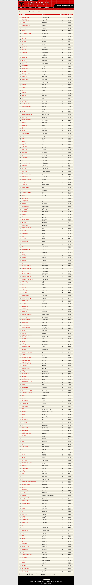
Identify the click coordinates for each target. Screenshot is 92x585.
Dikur (23, 417)
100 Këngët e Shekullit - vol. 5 (27, 276)
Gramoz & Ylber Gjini (45, 206)
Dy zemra (23, 185)
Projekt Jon (24, 58)
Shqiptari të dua (24, 492)
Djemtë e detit (44, 122)
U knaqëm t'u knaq (25, 182)
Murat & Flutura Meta (45, 362)
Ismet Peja (44, 254)
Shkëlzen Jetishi (45, 487)
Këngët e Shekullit (45, 265)
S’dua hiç (23, 130)
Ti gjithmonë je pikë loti (26, 39)
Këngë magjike (24, 263)
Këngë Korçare (24, 343)
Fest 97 (23, 449)
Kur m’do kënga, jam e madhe (27, 55)
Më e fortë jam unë (25, 190)
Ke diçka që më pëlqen (26, 133)
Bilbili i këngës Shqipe (25, 373)
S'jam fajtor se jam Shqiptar (26, 119)
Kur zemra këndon (25, 427)
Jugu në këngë (24, 255)
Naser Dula (44, 366)
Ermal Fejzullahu (45, 155)
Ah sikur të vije (24, 505)
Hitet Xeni (23, 487)
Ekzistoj (23, 508)
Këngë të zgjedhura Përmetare (27, 554)
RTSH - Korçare (45, 444)
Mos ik (23, 36)
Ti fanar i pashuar (25, 501)
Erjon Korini (44, 154)
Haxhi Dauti (44, 220)
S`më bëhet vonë (25, 100)
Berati (43, 93)
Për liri (23, 482)
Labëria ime (24, 49)
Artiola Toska (44, 76)
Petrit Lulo (43, 400)
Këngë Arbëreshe (25, 306)
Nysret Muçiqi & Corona (46, 382)
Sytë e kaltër (24, 216)
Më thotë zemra (24, 135)
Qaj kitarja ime (24, 28)
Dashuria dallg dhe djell (26, 503)
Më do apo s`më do (25, 46)
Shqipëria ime (24, 498)
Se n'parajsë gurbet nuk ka (26, 357)
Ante (22, 438)
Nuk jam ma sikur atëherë (26, 106)
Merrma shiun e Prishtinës (26, 463)
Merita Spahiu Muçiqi (45, 336)
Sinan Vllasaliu (44, 511)
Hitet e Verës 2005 (25, 571)
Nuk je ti (23, 384)
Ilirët (22, 244)
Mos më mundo (24, 389)
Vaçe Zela (43, 536)
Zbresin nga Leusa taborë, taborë (27, 555)
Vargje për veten (24, 57)
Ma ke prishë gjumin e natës (27, 462)
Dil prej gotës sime (25, 419)
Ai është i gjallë (24, 560)
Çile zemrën (24, 85)
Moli (42, 352)
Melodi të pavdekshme (26, 327)
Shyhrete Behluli (45, 500)
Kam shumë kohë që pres (26, 497)
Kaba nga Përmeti (25, 300)
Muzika (43, 581)
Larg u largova (24, 220)
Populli (43, 406)
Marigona (43, 320)
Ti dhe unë (23, 82)
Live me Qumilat (24, 93)
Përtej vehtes (24, 525)
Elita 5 (43, 141)
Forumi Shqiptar (38, 581)
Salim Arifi (43, 466)
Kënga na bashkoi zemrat (26, 362)
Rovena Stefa (44, 439)
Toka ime (23, 541)
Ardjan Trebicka (45, 63)
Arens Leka (44, 66)
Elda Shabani (44, 133)
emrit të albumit (33, 11)
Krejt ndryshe (24, 303)
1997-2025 (44, 583)
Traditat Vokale (24, 171)
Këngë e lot (24, 495)
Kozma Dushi (44, 290)
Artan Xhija (44, 73)
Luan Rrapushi (44, 311)
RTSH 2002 (44, 455)
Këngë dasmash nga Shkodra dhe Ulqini (29, 481)
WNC (43, 563)
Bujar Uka (43, 109)
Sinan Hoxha (44, 503)
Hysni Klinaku (44, 225)
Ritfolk (43, 435)
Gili (42, 198)
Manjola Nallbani (45, 319)
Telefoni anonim (24, 117)
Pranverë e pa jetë (25, 428)
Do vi (23, 473)
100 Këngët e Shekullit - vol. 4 (27, 266)
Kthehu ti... (23, 108)
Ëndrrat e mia (24, 27)
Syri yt (23, 370)
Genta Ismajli (44, 190)
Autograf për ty (24, 74)
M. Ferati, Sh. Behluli (45, 314)
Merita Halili (24, 333)
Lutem (23, 511)
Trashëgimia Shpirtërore (46, 530)
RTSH (43, 443)
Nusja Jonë (24, 316)
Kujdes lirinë (24, 239)
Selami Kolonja (44, 471)
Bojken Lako (44, 104)
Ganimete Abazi (45, 181)
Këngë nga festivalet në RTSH (27, 390)
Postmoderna (44, 408)
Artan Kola (44, 71)
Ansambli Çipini (44, 47)
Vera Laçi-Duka (44, 557)
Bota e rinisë (24, 238)
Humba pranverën (25, 176)
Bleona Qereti (44, 100)
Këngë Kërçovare (25, 281)
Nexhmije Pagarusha (45, 373)
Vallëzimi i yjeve (24, 543)
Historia (54, 581)
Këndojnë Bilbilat (24, 409)
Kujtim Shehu (44, 295)
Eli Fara (43, 136)
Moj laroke (23, 30)
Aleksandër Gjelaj (45, 33)
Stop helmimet (24, 557)
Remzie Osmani (45, 425)
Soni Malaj (44, 514)
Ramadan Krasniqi (45, 412)
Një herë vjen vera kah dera (26, 314)
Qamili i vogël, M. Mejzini (46, 409)
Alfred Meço (44, 36)
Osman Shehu (44, 387)
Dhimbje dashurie (25, 120)
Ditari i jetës (24, 260)
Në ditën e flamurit (25, 500)
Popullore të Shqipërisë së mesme (28, 174)
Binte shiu (23, 341)
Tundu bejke (24, 84)
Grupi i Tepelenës (45, 211)
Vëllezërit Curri (44, 554)
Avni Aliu (43, 90)
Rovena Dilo (44, 438)
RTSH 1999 (44, 452)
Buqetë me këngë (25, 290)
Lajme (51, 581)
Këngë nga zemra (25, 112)
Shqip (23, 527)
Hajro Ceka (44, 214)
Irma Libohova (44, 252)
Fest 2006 (23, 457)
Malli (22, 44)
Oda (43, 384)
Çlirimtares (24, 330)
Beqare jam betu (24, 152)
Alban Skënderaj (45, 31)
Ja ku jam (23, 60)
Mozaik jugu (44, 360)
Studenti (23, 201)
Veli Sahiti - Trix (44, 541)
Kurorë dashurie (24, 489)
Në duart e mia (24, 149)
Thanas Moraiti (44, 519)
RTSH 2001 (44, 454)
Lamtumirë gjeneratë (25, 546)
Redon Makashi (45, 417)
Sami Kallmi (44, 468)
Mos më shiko (24, 189)
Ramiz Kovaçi (24, 416)
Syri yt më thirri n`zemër (26, 325)
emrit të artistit (26, 11)
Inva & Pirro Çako (45, 246)
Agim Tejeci (44, 28)
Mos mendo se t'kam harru (26, 282)
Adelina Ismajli (44, 19)
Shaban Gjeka (44, 481)
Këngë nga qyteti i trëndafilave (27, 298)
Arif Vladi (43, 68)
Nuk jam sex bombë (25, 20)
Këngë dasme (24, 125)
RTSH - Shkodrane (45, 446)
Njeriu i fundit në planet (26, 346)
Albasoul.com (32, 581)
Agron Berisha (44, 30)
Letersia (57, 581)
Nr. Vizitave (69, 14)
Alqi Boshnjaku (44, 38)
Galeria (48, 581)
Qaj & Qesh (24, 203)
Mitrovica (23, 320)
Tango (23, 63)
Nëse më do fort (24, 101)
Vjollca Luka (44, 562)
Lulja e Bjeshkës (24, 168)
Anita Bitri (43, 44)
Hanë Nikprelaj (44, 219)
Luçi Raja (43, 312)
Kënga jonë (24, 336)
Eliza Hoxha (44, 147)
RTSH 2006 (44, 457)
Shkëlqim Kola (44, 484)
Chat (45, 581)
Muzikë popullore (25, 406)
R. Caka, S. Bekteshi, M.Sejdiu (47, 411)
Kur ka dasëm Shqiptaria (26, 328)
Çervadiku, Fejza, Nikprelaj (46, 112)
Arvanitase (24, 354)
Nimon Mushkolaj (45, 376)
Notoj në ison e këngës (26, 368)
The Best (23, 87)
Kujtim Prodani (44, 293)
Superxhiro (24, 89)
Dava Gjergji (44, 119)
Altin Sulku (44, 41)
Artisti (43, 14)
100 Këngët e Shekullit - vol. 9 (27, 270)
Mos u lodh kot (24, 81)
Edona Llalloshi (44, 127)
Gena (43, 187)
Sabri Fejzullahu (45, 460)
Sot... (23, 476)
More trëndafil (24, 209)
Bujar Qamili (44, 106)
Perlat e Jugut (44, 395)
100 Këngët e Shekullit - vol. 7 (27, 265)
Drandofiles (24, 257)
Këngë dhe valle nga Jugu (26, 227)
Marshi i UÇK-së (25, 68)
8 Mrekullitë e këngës (25, 17)
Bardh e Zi (23, 141)
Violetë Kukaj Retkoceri (46, 560)
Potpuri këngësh (24, 184)
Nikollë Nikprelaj (45, 374)
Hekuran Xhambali (45, 222)
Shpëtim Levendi (45, 497)
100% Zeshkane (25, 19)
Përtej (23, 139)
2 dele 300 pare (24, 311)
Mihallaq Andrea (45, 341)
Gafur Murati (44, 179)
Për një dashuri (24, 155)
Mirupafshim (24, 181)
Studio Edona (44, 517)
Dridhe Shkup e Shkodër (26, 235)
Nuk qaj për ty (24, 514)
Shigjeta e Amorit (25, 198)
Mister (23, 351)
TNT (43, 524)
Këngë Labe (24, 47)
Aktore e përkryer (25, 200)
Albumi (23, 14)
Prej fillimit (23, 22)
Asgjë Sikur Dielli (45, 82)
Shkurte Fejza (44, 490)
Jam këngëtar (24, 376)
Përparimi (43, 398)
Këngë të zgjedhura (25, 295)
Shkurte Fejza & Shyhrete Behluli (47, 495)
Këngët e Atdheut (25, 247)
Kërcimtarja (24, 166)
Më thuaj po (24, 154)
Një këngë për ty (25, 225)
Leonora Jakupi (44, 303)
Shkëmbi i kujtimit (25, 387)
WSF (43, 565)
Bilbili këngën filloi (25, 400)
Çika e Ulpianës (24, 460)
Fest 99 (23, 452)
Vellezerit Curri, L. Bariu (46, 555)
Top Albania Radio (45, 527)
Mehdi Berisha (44, 325)
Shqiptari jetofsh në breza (26, 33)
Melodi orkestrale (25, 430)
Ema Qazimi (44, 150)
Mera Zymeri (44, 328)
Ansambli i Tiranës (45, 50)
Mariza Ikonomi (44, 322)
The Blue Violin (24, 66)
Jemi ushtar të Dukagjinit (26, 163)
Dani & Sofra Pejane (45, 114)
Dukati (23, 535)
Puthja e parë (24, 552)
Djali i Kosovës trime (25, 127)
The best (23, 35)
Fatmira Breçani (45, 166)
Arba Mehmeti (44, 55)
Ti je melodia (24, 243)
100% (23, 147)
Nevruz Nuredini (45, 371)
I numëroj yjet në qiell (25, 338)
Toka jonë (23, 408)
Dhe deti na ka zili (25, 65)
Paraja (23, 441)
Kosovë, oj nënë (24, 254)
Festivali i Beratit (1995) (46, 171)
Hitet (22, 90)
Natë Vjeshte (24, 41)
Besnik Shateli (44, 95)
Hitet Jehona (24, 517)
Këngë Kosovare (25, 289)
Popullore (23, 138)
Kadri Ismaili (44, 257)
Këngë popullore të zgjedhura (27, 335)
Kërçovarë (44, 281)
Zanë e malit (24, 214)
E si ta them (24, 308)
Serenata (23, 262)
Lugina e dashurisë (25, 241)
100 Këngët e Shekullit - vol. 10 (27, 279)
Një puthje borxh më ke (26, 73)
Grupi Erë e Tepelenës (46, 208)
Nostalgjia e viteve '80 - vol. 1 (27, 379)
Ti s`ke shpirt (24, 374)
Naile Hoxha (44, 365)
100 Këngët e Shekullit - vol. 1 (27, 268)
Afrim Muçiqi (44, 25)
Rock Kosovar (44, 436)
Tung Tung (44, 533)
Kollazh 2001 (24, 287)
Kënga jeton (24, 425)
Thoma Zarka (44, 522)
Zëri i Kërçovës (44, 568)
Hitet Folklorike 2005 (25, 568)
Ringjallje (23, 236)
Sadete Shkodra (45, 465)
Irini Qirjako (44, 247)
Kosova (43, 289)
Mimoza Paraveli (45, 344)
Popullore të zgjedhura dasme (27, 352)
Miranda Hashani (45, 349)
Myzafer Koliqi (44, 363)
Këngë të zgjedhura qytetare (27, 114)
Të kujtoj (23, 414)
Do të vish (23, 562)
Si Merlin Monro (24, 146)
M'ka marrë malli (24, 422)
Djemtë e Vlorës (45, 123)
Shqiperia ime (44, 498)
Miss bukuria (24, 301)
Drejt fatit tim (24, 435)
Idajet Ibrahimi (44, 227)
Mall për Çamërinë (25, 317)
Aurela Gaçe (44, 84)
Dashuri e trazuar (25, 471)
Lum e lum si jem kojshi (26, 219)
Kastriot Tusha (44, 262)
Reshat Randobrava (45, 430)
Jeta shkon (24, 565)
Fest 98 (23, 451)
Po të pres (23, 136)
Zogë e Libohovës (25, 403)
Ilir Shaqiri (43, 228)
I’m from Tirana (24, 293)
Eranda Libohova (45, 152)
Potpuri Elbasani (24, 371)
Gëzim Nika (44, 192)
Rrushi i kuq (24, 533)
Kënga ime (23, 536)
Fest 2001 (23, 454)
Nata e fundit (24, 71)
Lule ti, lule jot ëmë (25, 522)
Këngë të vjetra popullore (26, 398)
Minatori (43, 346)
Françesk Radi (44, 176)
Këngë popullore (24, 365)
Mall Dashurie (24, 465)
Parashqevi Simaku (45, 390)
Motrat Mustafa (44, 355)
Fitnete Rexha (44, 174)
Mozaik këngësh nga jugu (26, 360)
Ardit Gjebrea (44, 57)
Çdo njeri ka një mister (26, 187)
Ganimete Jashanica (45, 184)
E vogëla (23, 516)
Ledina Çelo (44, 301)
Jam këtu (23, 228)
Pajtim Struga (44, 389)
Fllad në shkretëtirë (25, 31)
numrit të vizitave (39, 11)
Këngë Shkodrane (25, 446)
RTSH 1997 (44, 449)
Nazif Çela (44, 368)
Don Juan (23, 284)
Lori (42, 308)
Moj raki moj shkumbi (25, 206)
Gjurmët (43, 204)
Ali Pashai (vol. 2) (25, 211)
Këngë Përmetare (25, 470)
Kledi (43, 282)
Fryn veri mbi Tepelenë (26, 208)
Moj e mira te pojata (25, 544)
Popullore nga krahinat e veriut (27, 443)
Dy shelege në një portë (26, 249)
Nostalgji (43, 379)
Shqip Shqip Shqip (25, 528)
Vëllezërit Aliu (44, 552)
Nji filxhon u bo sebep (25, 79)
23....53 (23, 252)
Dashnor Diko (44, 117)
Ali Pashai (23, 212)
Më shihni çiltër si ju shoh (26, 319)
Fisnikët (43, 173)
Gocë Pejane (24, 92)
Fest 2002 (23, 455)
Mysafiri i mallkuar (25, 322)
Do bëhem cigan (24, 62)
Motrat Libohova (45, 354)
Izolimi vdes (24, 122)
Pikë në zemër (24, 128)
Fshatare (43, 177)
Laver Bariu (44, 298)
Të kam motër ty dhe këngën (27, 355)
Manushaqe (24, 559)
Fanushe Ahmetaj (45, 163)
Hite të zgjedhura (25, 549)
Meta (43, 338)
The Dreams (44, 520)
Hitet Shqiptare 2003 (25, 397)
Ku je (23, 524)
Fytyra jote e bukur (25, 468)
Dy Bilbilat (43, 125)
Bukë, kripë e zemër (25, 551)
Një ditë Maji (24, 95)
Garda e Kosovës (25, 233)
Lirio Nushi (44, 306)
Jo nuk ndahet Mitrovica (26, 490)
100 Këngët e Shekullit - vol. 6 (27, 271)
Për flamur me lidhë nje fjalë (26, 433)
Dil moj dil (23, 395)
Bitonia (43, 98)
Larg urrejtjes (24, 38)
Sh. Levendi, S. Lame (45, 479)
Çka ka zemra (24, 324)
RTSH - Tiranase (45, 447)
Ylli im (23, 246)
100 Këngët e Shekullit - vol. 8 (27, 274)
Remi (43, 419)
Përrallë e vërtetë (25, 292)
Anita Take (44, 46)
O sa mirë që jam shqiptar (26, 192)
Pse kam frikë (24, 76)
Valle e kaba (24, 222)
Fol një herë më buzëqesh (26, 363)
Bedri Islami (44, 92)
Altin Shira (43, 39)
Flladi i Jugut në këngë (26, 162)
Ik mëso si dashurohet (26, 103)
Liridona (23, 195)
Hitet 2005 (23, 570)
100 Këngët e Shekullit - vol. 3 (27, 273)
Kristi (43, 292)
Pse (22, 563)
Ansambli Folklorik (45, 49)
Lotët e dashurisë (25, 309)
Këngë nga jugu (24, 165)
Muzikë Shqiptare (25, 54)
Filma (61, 581)
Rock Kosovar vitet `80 (26, 436)
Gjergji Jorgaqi (44, 203)
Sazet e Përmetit (45, 470)
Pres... (23, 160)
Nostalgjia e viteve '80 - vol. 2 (27, 381)
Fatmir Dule (44, 165)
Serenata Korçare (25, 157)
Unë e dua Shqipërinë (25, 193)
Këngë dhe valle (24, 52)
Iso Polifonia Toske (25, 532)
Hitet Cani (23, 111)
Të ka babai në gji (25, 479)
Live (22, 98)
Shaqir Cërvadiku (45, 482)
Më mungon (24, 349)
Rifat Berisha (44, 433)
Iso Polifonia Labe (25, 530)
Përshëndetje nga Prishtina (26, 179)
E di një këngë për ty (25, 230)
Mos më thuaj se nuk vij (26, 484)
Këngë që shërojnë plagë (26, 25)
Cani (43, 111)
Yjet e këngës (24, 411)
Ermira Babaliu (44, 157)
